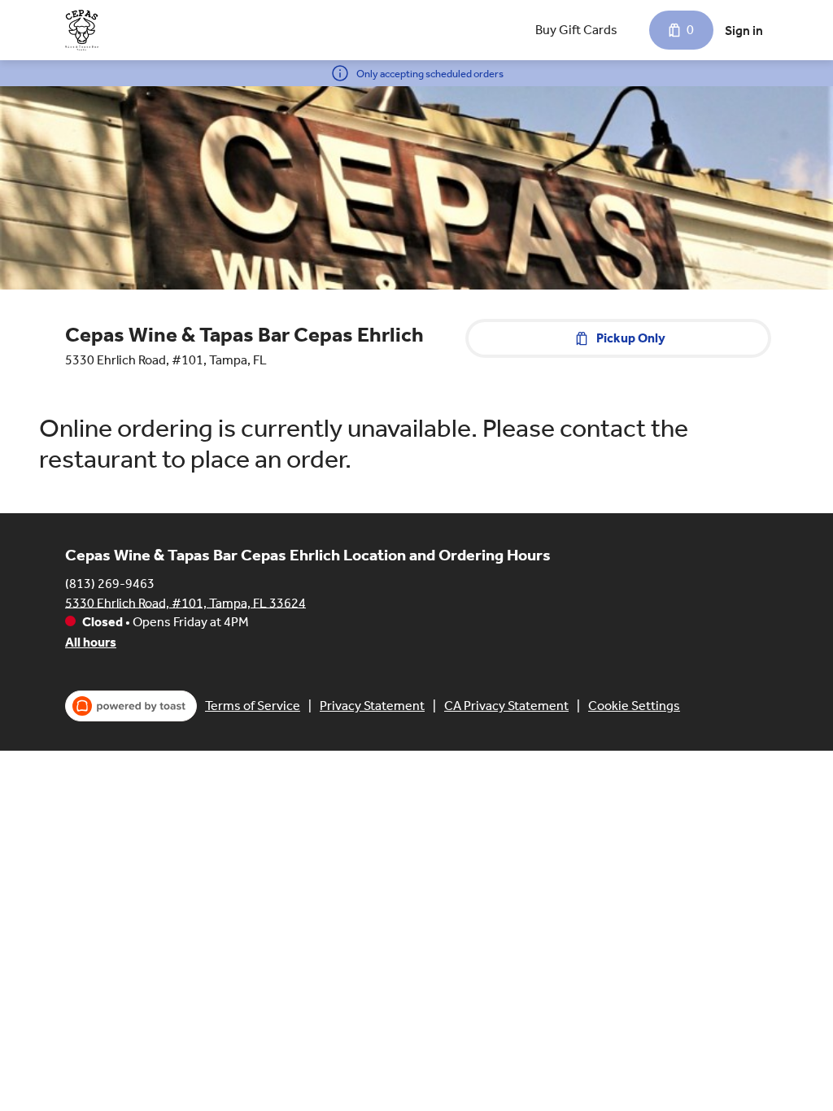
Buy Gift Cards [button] (576, 29)
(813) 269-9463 (110, 582)
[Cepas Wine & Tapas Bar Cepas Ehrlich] (81, 30)
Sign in (744, 30)
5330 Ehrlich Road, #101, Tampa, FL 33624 (185, 602)
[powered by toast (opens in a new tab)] (131, 706)
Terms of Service (252, 705)
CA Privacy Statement (506, 705)
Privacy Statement (372, 705)
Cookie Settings (634, 705)
